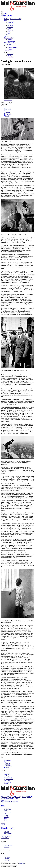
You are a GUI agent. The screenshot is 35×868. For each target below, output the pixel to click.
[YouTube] (11, 16)
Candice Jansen (8, 100)
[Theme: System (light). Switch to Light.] (3, 14)
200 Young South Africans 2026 (9, 801)
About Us (6, 860)
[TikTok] (6, 16)
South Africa (7, 809)
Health (6, 815)
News (3, 805)
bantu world (7, 774)
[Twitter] (8, 16)
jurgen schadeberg (9, 779)
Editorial (6, 832)
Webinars (6, 847)
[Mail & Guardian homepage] (17, 6)
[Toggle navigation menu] (2, 12)
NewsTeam (22, 863)
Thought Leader (8, 828)
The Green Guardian (6, 836)
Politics (3, 823)
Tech (5, 818)
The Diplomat (8, 833)
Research (6, 858)
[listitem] (4, 797)
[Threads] (5, 16)
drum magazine (8, 777)
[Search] (6, 14)
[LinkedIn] (4, 16)
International (7, 812)
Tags (2, 800)
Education (7, 814)
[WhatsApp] (9, 16)
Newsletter (7, 857)
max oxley (7, 780)
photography (7, 782)
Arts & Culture (5, 838)
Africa (5, 810)
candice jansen (8, 776)
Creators (5, 800)
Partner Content (5, 850)
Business (3, 824)
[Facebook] (1, 16)
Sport (5, 820)
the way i (6, 783)
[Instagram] (2, 16)
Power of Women (9, 845)
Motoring (6, 817)
